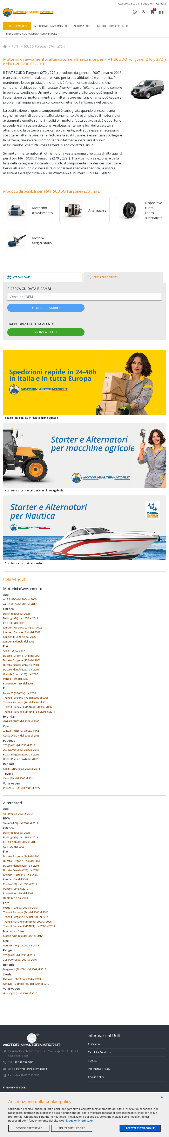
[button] (161, 12)
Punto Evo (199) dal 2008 (18, 683)
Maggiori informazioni (80, 1120)
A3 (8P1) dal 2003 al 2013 (18, 813)
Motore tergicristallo (112, 26)
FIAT (15, 46)
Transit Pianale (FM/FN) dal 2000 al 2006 (27, 707)
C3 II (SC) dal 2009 (13, 623)
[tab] (19, 277)
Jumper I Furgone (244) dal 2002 (22, 627)
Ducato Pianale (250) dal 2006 (21, 669)
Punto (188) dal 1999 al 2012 (20, 884)
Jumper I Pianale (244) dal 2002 (21, 632)
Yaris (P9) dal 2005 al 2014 (18, 778)
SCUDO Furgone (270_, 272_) (44, 46)
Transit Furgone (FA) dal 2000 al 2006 (25, 697)
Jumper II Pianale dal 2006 (18, 641)
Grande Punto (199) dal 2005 (20, 674)
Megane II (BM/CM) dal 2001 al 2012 (24, 969)
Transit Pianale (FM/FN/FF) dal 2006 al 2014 (29, 711)
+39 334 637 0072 (23, 1062)
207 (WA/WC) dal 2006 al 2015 (21, 750)
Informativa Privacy (99, 1068)
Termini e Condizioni (100, 1052)
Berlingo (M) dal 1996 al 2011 (20, 618)
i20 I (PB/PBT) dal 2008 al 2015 (21, 721)
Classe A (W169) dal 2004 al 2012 (22, 936)
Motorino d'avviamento (50, 26)
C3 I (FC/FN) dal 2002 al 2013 (19, 842)
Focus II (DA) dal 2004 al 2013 (20, 907)
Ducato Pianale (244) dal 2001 (21, 665)
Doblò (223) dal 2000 (15, 898)
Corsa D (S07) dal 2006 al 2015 (21, 735)
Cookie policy (96, 1077)
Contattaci (46, 332)
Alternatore (82, 26)
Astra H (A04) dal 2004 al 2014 (21, 731)
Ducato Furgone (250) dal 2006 (21, 660)
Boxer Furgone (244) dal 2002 (21, 754)
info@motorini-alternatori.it (31, 1068)
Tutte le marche (17, 26)
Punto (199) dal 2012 (15, 888)
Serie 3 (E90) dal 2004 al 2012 (20, 823)
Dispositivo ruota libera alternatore (31, 33)
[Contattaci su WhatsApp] (135, 12)
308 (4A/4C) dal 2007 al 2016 (20, 959)
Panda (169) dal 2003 (15, 679)
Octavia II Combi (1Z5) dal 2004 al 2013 (26, 984)
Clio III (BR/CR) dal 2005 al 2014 (21, 768)
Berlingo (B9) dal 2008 (16, 614)
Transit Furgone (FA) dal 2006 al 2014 (25, 702)
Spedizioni (147, 3)
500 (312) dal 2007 (14, 651)
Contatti (161, 3)
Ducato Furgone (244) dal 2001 (21, 656)
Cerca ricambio (46, 308)
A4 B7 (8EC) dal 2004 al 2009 (19, 599)
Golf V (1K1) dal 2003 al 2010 (20, 993)
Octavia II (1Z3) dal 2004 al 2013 (22, 979)
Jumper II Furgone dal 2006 (19, 637)
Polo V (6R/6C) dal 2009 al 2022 (21, 788)
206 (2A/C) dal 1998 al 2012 (19, 745)
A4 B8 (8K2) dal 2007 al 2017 (19, 604)
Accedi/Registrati (128, 3)
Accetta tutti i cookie (140, 1128)
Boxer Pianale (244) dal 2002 (20, 759)
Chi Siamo (94, 1044)
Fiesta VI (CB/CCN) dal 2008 (19, 693)
